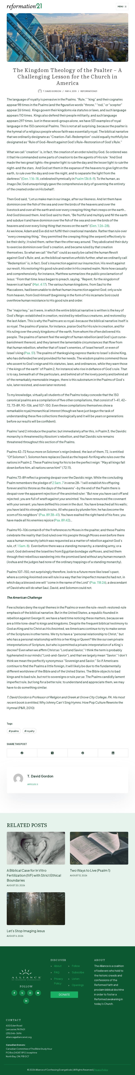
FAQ (56, 972)
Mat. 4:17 (39, 284)
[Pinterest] (83, 753)
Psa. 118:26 (97, 582)
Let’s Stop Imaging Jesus (26, 931)
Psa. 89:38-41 (49, 515)
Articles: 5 (32, 784)
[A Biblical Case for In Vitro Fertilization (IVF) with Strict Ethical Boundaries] (36, 848)
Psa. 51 (29, 353)
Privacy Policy (101, 1069)
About (58, 966)
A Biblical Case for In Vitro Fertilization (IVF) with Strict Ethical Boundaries (34, 875)
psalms (14, 730)
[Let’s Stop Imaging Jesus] (36, 908)
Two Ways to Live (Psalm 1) (90, 870)
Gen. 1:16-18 (30, 178)
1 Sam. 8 (22, 546)
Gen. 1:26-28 (99, 226)
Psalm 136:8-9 (84, 178)
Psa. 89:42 (62, 520)
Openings (78, 985)
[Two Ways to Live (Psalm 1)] (99, 848)
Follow (76, 966)
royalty (29, 730)
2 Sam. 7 (58, 483)
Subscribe (78, 972)
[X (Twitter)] (52, 753)
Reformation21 (89, 91)
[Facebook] (22, 753)
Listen (75, 978)
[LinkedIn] (113, 753)
